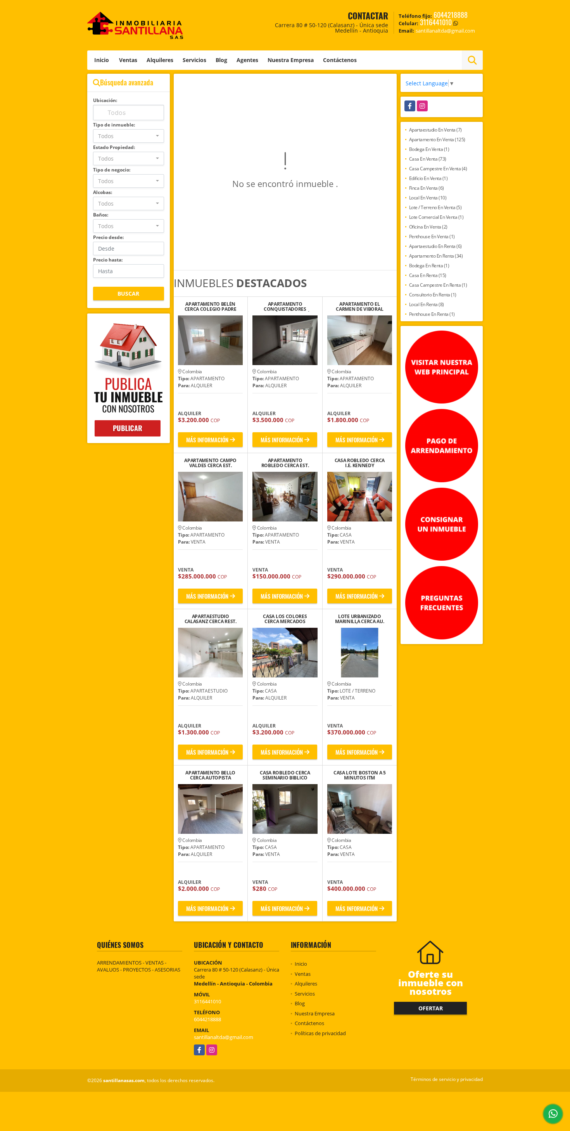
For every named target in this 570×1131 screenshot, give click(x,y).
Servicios (194, 60)
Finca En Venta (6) (426, 188)
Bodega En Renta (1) (429, 265)
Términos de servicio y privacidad (447, 1079)
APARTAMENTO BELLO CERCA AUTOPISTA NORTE (210, 775)
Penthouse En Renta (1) (432, 314)
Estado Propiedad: (114, 147)
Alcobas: (102, 192)
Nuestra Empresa (291, 60)
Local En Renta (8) (426, 304)
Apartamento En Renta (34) (436, 256)
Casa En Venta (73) (427, 159)
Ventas (128, 60)
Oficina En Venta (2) (428, 226)
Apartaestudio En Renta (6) (435, 246)
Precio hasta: (108, 259)
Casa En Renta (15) (427, 275)
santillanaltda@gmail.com (223, 1037)
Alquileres (160, 60)
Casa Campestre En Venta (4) (438, 168)
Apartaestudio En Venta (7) (435, 129)
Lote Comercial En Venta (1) (436, 217)
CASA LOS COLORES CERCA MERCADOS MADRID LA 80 (285, 619)
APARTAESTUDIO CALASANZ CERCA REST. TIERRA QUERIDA (211, 619)
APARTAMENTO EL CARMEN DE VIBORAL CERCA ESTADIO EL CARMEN (359, 306)
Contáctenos (340, 60)
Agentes (247, 60)
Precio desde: (108, 237)
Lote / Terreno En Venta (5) (435, 207)
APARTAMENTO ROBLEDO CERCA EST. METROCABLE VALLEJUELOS (285, 463)
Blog (221, 60)
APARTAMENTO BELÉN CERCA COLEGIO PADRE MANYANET (211, 306)
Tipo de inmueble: (114, 124)
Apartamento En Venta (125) (437, 139)
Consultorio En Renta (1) (432, 294)
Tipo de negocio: (111, 169)
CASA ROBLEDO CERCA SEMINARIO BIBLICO (285, 775)
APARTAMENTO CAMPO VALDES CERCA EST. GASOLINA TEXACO (210, 463)
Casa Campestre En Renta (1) (438, 285)
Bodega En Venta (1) (429, 149)
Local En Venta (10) (428, 197)
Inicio (101, 60)
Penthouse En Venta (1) (432, 236)
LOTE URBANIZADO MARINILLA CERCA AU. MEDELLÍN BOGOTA (359, 619)
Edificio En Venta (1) (428, 178)
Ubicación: (105, 100)
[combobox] (128, 136)
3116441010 (436, 22)
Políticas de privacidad (320, 1033)
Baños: (100, 214)
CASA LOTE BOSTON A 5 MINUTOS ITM (359, 775)
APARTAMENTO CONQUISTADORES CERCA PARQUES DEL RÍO (285, 306)
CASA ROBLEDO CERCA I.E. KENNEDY (360, 463)
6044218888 (451, 15)
